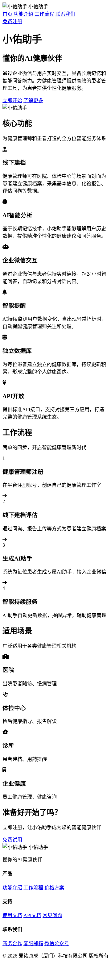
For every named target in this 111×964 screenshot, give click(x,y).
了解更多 (33, 100)
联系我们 (65, 14)
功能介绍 (23, 14)
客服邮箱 (33, 943)
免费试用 (12, 839)
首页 (7, 14)
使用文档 (12, 915)
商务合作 (12, 943)
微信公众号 (56, 943)
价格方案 (54, 887)
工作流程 (44, 14)
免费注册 (12, 21)
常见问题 (52, 915)
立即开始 (12, 100)
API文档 (32, 915)
